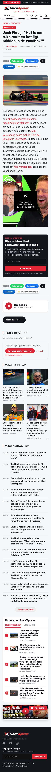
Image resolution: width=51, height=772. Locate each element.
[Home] (16, 8)
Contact (31, 763)
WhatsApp (17, 61)
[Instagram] (17, 743)
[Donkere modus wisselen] (41, 15)
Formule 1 (16, 23)
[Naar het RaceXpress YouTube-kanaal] (25, 712)
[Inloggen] (36, 15)
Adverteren (21, 763)
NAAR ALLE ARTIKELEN (25, 12)
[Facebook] (10, 743)
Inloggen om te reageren (20, 351)
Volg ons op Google (29, 67)
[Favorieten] (31, 15)
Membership (8, 763)
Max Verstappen (23, 166)
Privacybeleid (22, 766)
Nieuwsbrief (8, 766)
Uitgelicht (29, 625)
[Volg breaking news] (27, 15)
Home (5, 23)
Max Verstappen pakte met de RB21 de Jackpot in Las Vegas (21, 135)
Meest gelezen (13, 625)
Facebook (32, 61)
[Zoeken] (45, 15)
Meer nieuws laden (25, 610)
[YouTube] (4, 743)
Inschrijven (25, 268)
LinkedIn (9, 67)
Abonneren (40, 708)
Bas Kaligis (12, 46)
